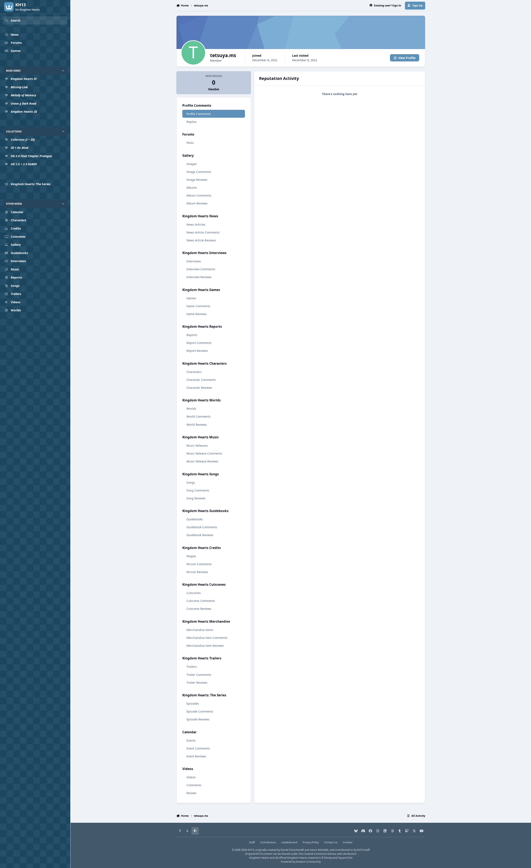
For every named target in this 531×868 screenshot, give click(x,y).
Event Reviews (196, 756)
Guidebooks (194, 519)
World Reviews (196, 425)
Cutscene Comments (200, 601)
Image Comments (198, 172)
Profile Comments (198, 114)
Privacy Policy (311, 842)
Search (15, 20)
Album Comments (198, 195)
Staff (252, 842)
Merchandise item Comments (207, 638)
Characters (194, 372)
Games (191, 298)
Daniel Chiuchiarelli (292, 850)
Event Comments (198, 748)
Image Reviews (196, 180)
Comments (193, 785)
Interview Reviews (199, 277)
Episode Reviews (197, 719)
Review (191, 793)
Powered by (301, 861)
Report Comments (199, 343)
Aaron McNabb (319, 850)
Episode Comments (199, 711)
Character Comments (201, 380)
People (191, 556)
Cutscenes (193, 593)
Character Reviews (199, 388)
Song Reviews (196, 498)
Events (191, 740)
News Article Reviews (201, 240)
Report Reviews (197, 351)
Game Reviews (196, 314)
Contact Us (330, 842)
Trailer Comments (198, 675)
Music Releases (197, 445)
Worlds (191, 409)
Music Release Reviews (202, 461)
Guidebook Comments (201, 527)
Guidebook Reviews (199, 535)
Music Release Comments (204, 453)
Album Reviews (197, 203)
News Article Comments (203, 232)
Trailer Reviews (196, 683)
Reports (191, 335)
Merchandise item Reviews (205, 646)
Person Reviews (197, 572)
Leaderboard (289, 842)
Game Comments (198, 306)
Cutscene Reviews (198, 609)
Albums (191, 187)
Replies (191, 122)
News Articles (195, 224)
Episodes (192, 703)
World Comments (198, 416)
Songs (190, 482)
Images (191, 164)
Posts (190, 143)
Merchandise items (199, 630)
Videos (191, 777)
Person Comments (199, 564)
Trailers (191, 667)
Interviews (193, 261)
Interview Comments (200, 269)
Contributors (268, 842)
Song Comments (197, 490)
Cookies (347, 842)
